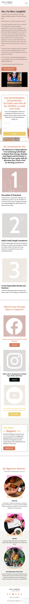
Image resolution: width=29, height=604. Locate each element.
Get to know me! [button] (9, 69)
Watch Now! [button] (14, 414)
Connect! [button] (14, 345)
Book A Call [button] (9, 448)
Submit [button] (14, 134)
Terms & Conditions (15, 597)
